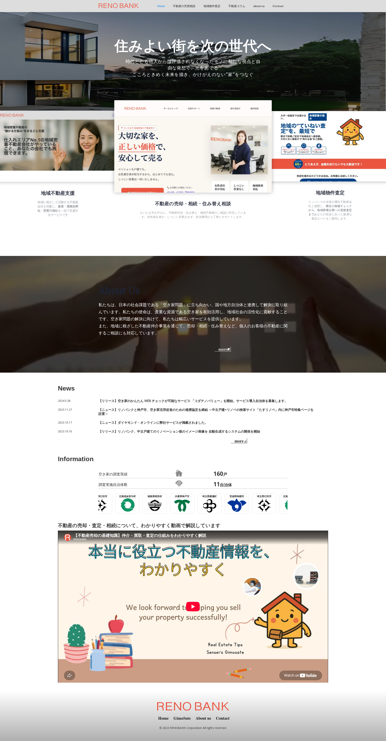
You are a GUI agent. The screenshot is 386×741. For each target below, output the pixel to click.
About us (203, 718)
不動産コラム (236, 6)
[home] (119, 4)
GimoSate (182, 718)
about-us (259, 6)
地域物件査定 (211, 6)
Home (161, 6)
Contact (278, 6)
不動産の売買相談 (184, 6)
